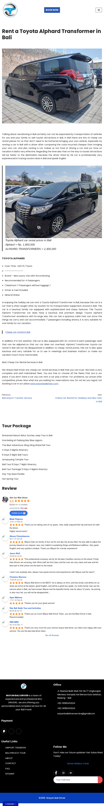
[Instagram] (63, 773)
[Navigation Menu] (99, 10)
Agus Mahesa (16, 597)
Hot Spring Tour (10, 478)
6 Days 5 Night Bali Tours (15, 454)
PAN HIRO (14, 622)
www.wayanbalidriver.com (44, 383)
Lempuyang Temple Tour (15, 459)
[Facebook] (56, 773)
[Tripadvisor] (70, 773)
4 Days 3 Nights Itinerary (15, 449)
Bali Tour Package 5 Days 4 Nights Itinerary (25, 469)
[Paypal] (4, 731)
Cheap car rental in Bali (17, 332)
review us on (17, 513)
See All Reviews (52, 635)
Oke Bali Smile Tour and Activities (25, 608)
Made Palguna (16, 519)
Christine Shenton (18, 577)
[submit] (100, 779)
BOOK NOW (52, 9)
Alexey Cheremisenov (20, 536)
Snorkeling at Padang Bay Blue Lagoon (22, 440)
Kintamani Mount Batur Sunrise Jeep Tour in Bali (27, 435)
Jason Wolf (15, 553)
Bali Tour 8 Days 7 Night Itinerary (19, 464)
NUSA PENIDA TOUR (78, 763)
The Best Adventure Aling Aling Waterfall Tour (26, 445)
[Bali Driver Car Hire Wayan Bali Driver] (10, 10)
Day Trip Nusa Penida (13, 474)
